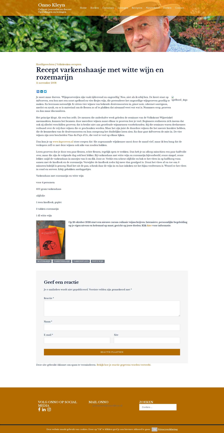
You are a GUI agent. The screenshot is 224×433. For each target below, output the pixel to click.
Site (116, 335)
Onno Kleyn (51, 5)
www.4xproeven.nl (63, 141)
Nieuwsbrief (153, 7)
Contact (179, 7)
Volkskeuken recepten (69, 64)
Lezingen (123, 7)
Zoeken (167, 7)
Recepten (137, 7)
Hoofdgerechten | (46, 64)
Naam (48, 321)
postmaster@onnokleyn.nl (107, 405)
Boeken (94, 7)
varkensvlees (81, 261)
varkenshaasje (62, 261)
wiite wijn (97, 261)
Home (83, 7)
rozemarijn (43, 261)
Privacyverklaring (168, 429)
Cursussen (108, 7)
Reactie (49, 298)
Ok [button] (154, 429)
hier (149, 225)
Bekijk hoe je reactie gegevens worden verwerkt (123, 365)
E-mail (48, 335)
